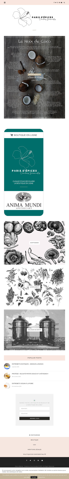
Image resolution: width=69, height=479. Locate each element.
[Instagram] (57, 2)
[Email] (61, 2)
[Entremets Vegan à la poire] (7, 386)
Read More (41, 477)
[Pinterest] (59, 2)
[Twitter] (55, 2)
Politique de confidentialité (34, 454)
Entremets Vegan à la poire (22, 383)
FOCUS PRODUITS (34, 74)
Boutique (34, 440)
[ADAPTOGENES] (34, 243)
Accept (34, 477)
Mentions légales (34, 449)
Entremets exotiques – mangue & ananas (27, 364)
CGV (34, 444)
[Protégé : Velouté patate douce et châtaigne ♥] (7, 376)
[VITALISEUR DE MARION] (34, 330)
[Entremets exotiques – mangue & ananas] (7, 366)
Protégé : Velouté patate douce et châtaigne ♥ (30, 373)
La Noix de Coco (34, 77)
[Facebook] (26, 460)
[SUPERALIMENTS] (34, 287)
